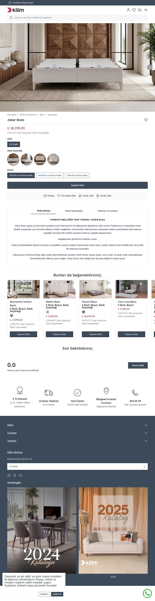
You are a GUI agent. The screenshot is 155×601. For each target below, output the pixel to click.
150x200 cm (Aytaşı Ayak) (21, 175)
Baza (42, 115)
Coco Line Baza (127, 301)
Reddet (44, 594)
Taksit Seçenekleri (74, 211)
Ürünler (12, 433)
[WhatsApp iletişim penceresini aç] (147, 592)
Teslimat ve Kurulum (107, 211)
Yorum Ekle (138, 365)
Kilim (10, 425)
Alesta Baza (53, 301)
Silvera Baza (89, 301)
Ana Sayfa (11, 115)
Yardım (11, 441)
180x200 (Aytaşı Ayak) (77, 175)
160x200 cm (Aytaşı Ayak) (50, 175)
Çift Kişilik (13, 144)
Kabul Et (57, 594)
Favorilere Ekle (68, 195)
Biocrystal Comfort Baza (21, 303)
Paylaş (50, 195)
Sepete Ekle (77, 185)
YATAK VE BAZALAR (28, 115)
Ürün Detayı (43, 210)
